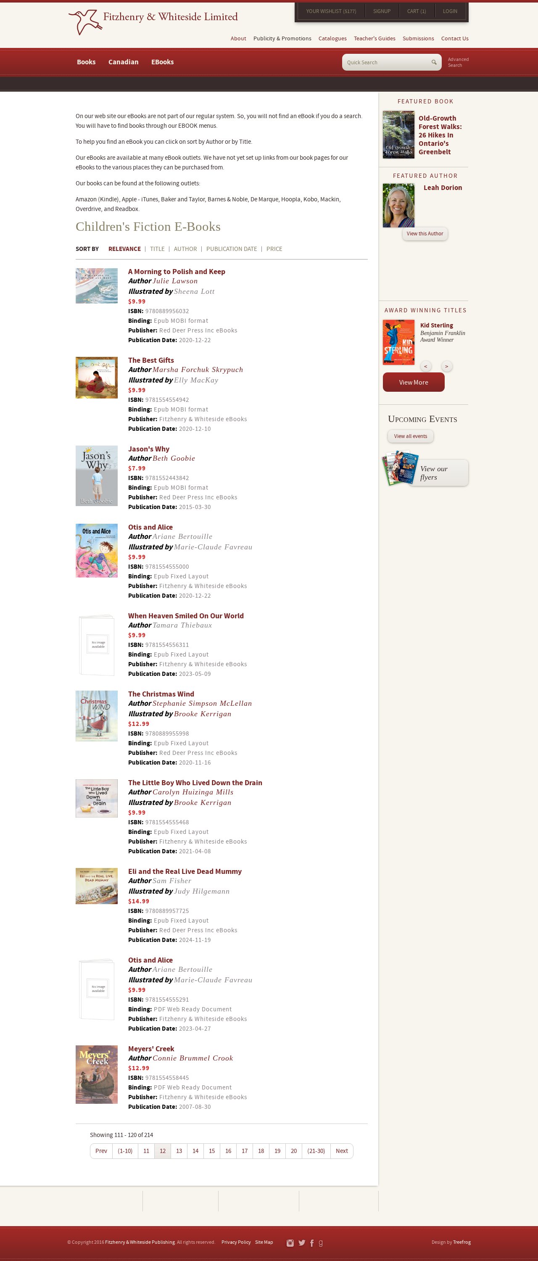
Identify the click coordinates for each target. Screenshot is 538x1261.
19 (277, 1151)
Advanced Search (458, 63)
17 (245, 1151)
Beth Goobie (174, 458)
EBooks (162, 62)
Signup (381, 11)
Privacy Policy (236, 1242)
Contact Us (455, 38)
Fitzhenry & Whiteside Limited (153, 22)
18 (261, 1151)
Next (342, 1151)
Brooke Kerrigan (203, 714)
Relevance (124, 249)
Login (450, 11)
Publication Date (231, 249)
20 (294, 1151)
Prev (101, 1151)
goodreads (321, 1243)
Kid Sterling (436, 325)
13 (179, 1151)
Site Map (264, 1242)
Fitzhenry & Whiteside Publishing (140, 1242)
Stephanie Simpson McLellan (202, 703)
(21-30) (316, 1151)
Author (185, 249)
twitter (301, 1243)
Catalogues (333, 38)
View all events (410, 436)
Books (86, 62)
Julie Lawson (175, 281)
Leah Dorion (443, 188)
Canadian (123, 62)
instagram (290, 1243)
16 (228, 1151)
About (238, 38)
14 (195, 1151)
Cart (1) (416, 11)
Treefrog (462, 1242)
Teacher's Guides (375, 38)
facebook (311, 1243)
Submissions (418, 38)
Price (274, 249)
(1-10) (125, 1151)
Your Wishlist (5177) (331, 11)
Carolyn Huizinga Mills (193, 792)
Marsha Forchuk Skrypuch (198, 369)
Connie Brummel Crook (193, 1058)
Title (157, 249)
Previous (426, 366)
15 (212, 1151)
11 (146, 1151)
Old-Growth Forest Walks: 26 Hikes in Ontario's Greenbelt (440, 135)
